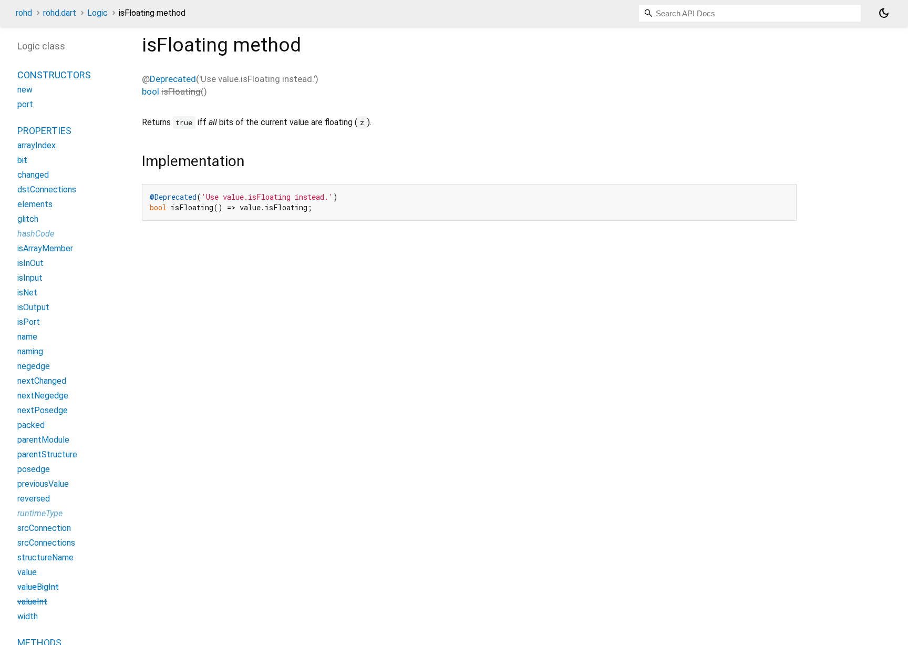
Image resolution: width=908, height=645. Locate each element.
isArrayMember (45, 248)
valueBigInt (38, 587)
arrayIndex (36, 145)
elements (35, 204)
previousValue (43, 484)
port (25, 104)
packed (31, 425)
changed (33, 175)
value (27, 572)
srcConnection (44, 528)
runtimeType (40, 513)
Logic (97, 13)
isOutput (33, 307)
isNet (27, 293)
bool (150, 91)
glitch (27, 219)
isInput (30, 278)
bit (22, 160)
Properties (44, 130)
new (25, 90)
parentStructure (47, 454)
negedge (33, 366)
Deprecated (173, 79)
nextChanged (41, 381)
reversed (33, 499)
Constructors (54, 74)
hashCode (35, 234)
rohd (24, 13)
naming (30, 351)
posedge (33, 469)
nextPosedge (42, 410)
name (27, 337)
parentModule (43, 440)
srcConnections (46, 543)
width (27, 616)
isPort (28, 322)
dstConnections (46, 189)
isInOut (30, 263)
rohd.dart (59, 13)
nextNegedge (42, 396)
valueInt (32, 602)
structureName (45, 557)
